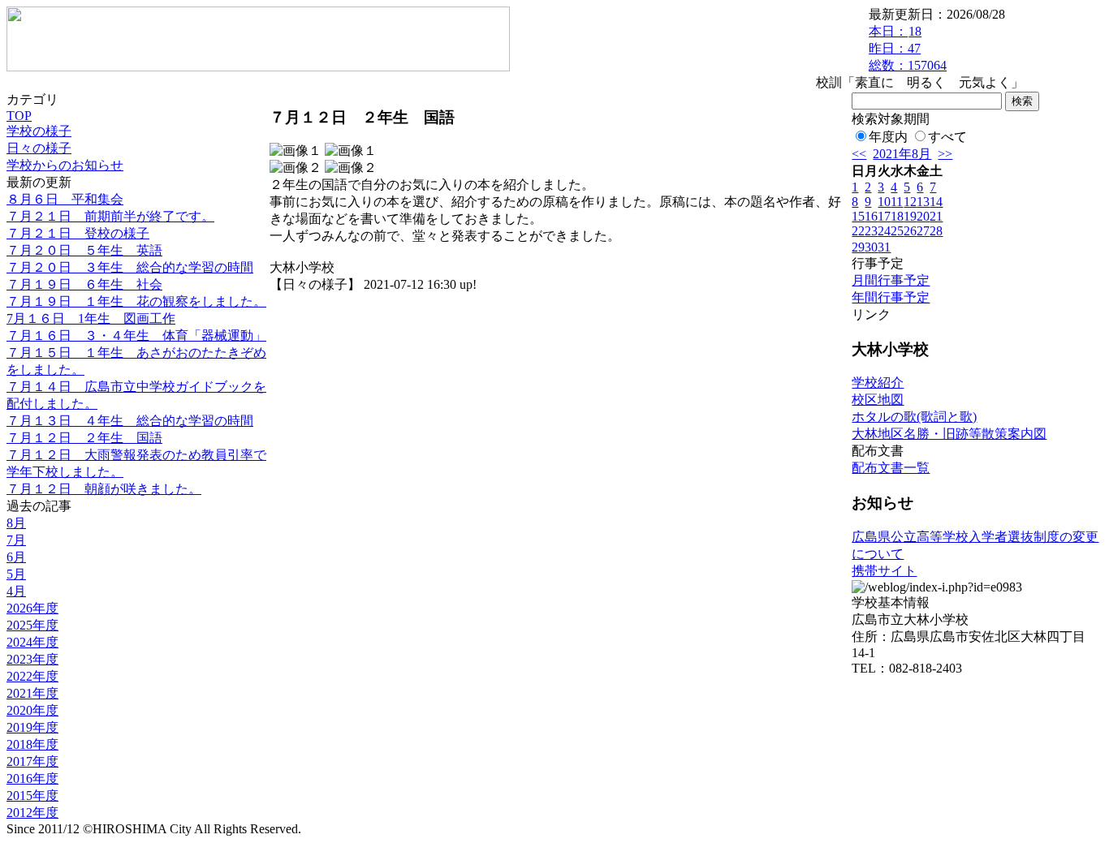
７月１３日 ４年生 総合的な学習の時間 (129, 421)
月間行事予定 (891, 280)
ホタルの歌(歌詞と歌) (914, 417)
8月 (16, 523)
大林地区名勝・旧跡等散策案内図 (949, 434)
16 (871, 216)
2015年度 (32, 795)
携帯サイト (884, 571)
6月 (16, 557)
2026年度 (32, 608)
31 (884, 247)
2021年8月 (902, 154)
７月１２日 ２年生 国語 (84, 438)
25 (897, 231)
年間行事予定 (891, 297)
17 (884, 216)
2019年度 (32, 727)
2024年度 (32, 642)
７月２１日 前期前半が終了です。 (110, 216)
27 (923, 231)
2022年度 (32, 676)
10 (884, 202)
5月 (16, 574)
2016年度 (32, 778)
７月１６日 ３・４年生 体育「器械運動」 (136, 335)
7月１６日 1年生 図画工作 (90, 318)
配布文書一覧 (891, 468)
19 (910, 216)
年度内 (888, 137)
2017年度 (32, 761)
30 (871, 247)
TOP (19, 116)
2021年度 (32, 693)
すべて (947, 137)
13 (923, 202)
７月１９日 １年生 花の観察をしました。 (136, 301)
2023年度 (32, 659)
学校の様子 (38, 131)
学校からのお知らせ (64, 165)
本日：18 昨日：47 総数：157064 (908, 48)
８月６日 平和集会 (64, 199)
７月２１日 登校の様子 (77, 233)
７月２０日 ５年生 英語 (84, 250)
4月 (16, 591)
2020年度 (32, 710)
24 (884, 231)
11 (897, 202)
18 (897, 216)
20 (923, 216)
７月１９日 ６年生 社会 (84, 284)
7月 (16, 540)
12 (910, 202)
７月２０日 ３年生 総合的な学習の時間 (129, 267)
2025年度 (32, 625)
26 (910, 231)
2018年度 (32, 744)
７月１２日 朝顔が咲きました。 (103, 489)
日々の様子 (38, 148)
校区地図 (878, 399)
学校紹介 (878, 382)
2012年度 (32, 812)
